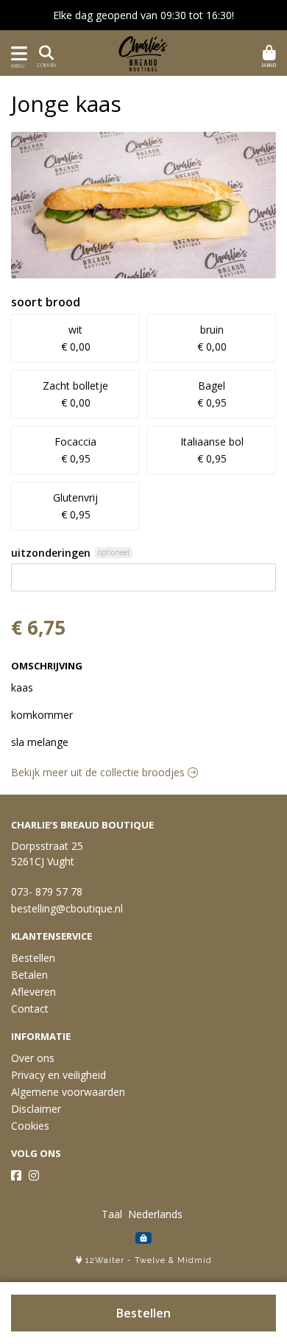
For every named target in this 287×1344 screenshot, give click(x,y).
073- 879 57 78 (46, 891)
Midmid (194, 1260)
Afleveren (33, 992)
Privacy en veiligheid (58, 1075)
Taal (112, 1214)
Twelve (150, 1260)
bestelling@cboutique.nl (67, 908)
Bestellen (143, 1313)
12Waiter (104, 1260)
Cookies (30, 1126)
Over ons (32, 1058)
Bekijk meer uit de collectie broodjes (99, 772)
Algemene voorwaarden (68, 1092)
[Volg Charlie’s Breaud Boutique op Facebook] (16, 1175)
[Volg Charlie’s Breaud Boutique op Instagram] (34, 1175)
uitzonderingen (51, 553)
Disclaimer (36, 1109)
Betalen (29, 975)
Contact (30, 1009)
